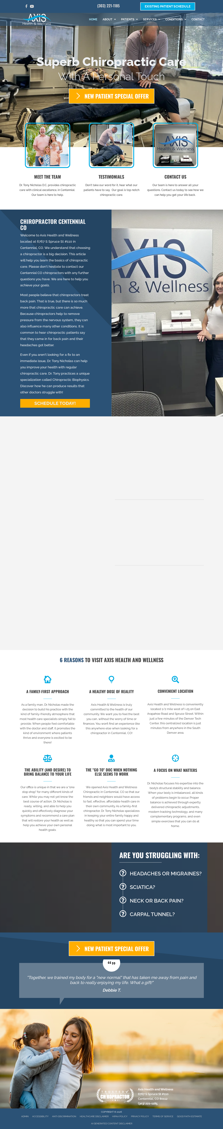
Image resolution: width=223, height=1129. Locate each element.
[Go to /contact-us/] (175, 161)
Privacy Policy (140, 1116)
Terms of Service (162, 1116)
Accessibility (40, 1116)
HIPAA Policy (119, 1116)
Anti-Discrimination (64, 1116)
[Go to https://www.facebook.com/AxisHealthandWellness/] (26, 6)
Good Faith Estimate (189, 1116)
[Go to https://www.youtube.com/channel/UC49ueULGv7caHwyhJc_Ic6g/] (32, 6)
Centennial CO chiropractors (42, 273)
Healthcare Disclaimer (94, 1116)
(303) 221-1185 (108, 5)
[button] (55, 403)
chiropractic (123, 521)
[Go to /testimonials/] (111, 161)
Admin (25, 1116)
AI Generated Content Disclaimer (111, 1123)
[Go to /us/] (47, 161)
